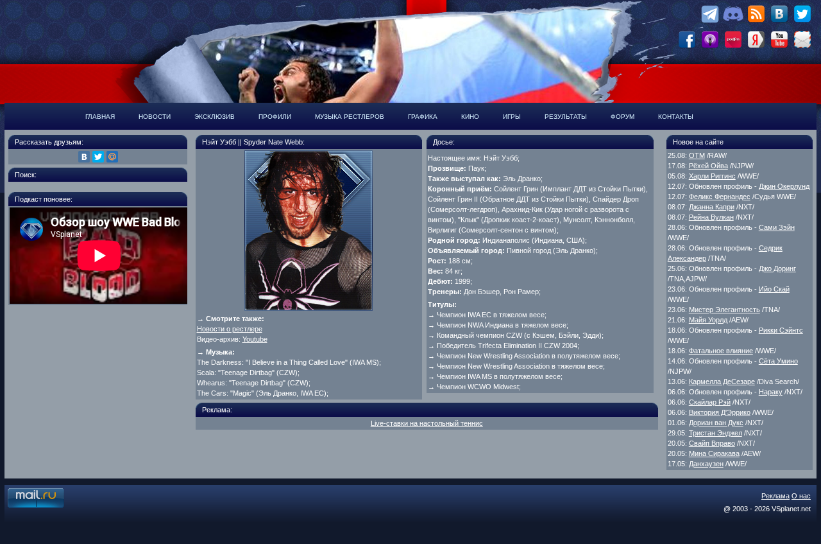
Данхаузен (706, 464)
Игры (512, 116)
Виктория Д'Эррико (719, 412)
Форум (622, 116)
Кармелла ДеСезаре (722, 381)
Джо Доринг (777, 268)
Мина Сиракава (714, 453)
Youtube (254, 339)
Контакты (675, 116)
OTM (697, 155)
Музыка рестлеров (349, 116)
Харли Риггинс (712, 176)
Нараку (771, 392)
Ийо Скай (774, 289)
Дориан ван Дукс (716, 422)
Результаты (566, 116)
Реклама (775, 496)
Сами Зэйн (777, 227)
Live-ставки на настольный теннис (427, 423)
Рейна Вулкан (711, 217)
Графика (422, 116)
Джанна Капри (711, 207)
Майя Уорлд (708, 320)
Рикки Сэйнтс (781, 330)
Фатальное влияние (721, 351)
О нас (801, 496)
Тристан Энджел (715, 433)
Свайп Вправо (712, 443)
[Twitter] (98, 156)
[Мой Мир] (112, 156)
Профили (274, 116)
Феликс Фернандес (719, 196)
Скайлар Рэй (710, 402)
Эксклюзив (214, 116)
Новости (155, 116)
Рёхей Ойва (708, 166)
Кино (470, 116)
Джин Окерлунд (784, 186)
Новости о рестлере (229, 329)
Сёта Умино (778, 361)
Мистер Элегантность (724, 309)
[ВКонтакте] (84, 156)
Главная (100, 116)
